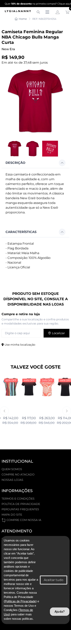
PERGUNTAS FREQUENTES (20, 509)
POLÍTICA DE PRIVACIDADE (21, 504)
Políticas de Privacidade (20, 601)
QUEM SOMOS (12, 469)
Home (23, 18)
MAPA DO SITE (12, 514)
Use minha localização (19, 344)
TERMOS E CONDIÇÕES (18, 498)
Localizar (58, 333)
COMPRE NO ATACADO (18, 474)
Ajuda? (60, 611)
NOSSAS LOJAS (12, 480)
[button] (35, 163)
